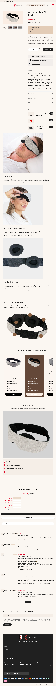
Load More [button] (28, 601)
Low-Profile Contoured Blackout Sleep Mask (40, 127)
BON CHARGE (42, 684)
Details (30, 70)
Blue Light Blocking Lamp (40, 113)
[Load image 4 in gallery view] (20, 27)
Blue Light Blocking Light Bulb (41, 119)
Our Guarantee (32, 98)
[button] (3, 5)
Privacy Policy (47, 620)
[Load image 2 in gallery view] (10, 27)
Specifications (31, 93)
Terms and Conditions (7, 621)
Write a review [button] (28, 513)
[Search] (47, 5)
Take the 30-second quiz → (35, 5)
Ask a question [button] (28, 517)
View (13, 394)
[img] (36, 533)
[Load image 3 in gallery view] (14, 27)
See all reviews (8, 509)
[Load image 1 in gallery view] (5, 27)
